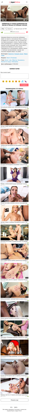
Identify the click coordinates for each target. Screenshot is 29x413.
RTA (11, 407)
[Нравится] (2, 32)
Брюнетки (11, 54)
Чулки (2, 55)
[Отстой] (27, 32)
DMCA (15, 407)
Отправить (24, 85)
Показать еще (14, 400)
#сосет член (8, 60)
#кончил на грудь (6, 61)
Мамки (26, 54)
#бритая (14, 60)
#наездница (15, 61)
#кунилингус (21, 60)
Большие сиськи (18, 54)
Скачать (10, 28)
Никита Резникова (11, 57)
